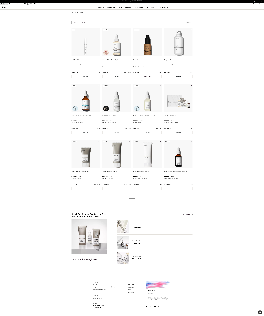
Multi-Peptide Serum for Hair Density (81, 115)
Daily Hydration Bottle (170, 59)
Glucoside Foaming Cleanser (141, 171)
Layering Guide (136, 227)
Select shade (147, 76)
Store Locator (131, 292)
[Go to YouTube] (155, 307)
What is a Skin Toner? (138, 259)
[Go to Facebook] (146, 307)
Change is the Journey (97, 298)
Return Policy (113, 287)
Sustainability (95, 297)
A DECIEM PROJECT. (152, 313)
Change (102, 305)
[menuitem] (4, 4)
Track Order (131, 287)
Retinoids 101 (136, 243)
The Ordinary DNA (96, 286)
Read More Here (186, 214)
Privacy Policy (124, 313)
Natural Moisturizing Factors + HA (80, 171)
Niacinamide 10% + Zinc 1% (109, 115)
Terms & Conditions (116, 313)
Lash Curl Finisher (76, 59)
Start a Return (131, 284)
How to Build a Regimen (84, 259)
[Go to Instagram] (150, 307)
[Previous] (119, 1)
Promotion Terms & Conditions (116, 288)
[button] (110, 7)
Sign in (129, 289)
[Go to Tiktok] (159, 307)
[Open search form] (250, 1)
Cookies (145, 313)
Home (73, 12)
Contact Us (131, 282)
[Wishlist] (98, 29)
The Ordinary (5, 4)
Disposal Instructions (114, 286)
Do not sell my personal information (135, 313)
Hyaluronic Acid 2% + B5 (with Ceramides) (144, 115)
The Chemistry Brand (29, 4)
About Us (95, 284)
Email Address (150, 293)
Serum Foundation (138, 59)
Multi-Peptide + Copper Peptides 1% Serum (175, 171)
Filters (74, 22)
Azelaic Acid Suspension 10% (110, 171)
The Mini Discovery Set (170, 115)
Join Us (94, 287)
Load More (132, 199)
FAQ (111, 284)
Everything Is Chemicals (98, 300)
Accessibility (95, 295)
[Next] (145, 1)
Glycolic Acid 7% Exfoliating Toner (111, 59)
